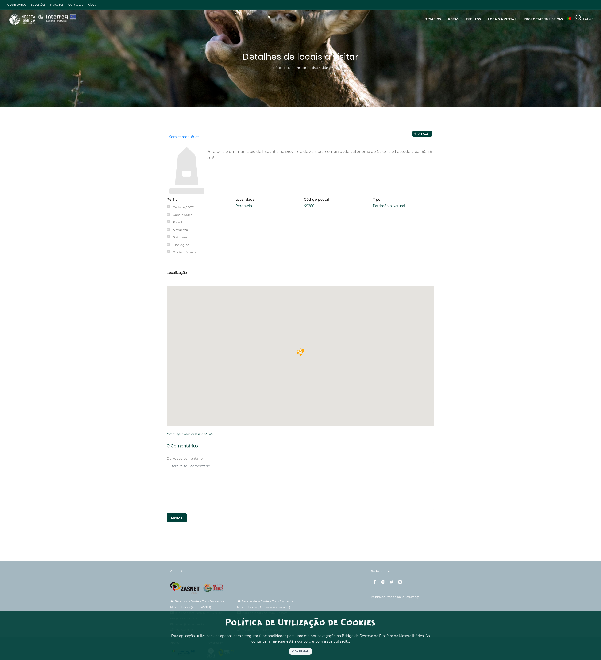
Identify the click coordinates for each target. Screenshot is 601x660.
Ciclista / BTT (183, 207)
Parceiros (57, 4)
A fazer (424, 134)
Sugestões (38, 4)
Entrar (588, 19)
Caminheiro (182, 215)
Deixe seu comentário (185, 458)
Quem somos (16, 4)
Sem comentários (184, 137)
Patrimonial (183, 237)
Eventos (473, 19)
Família (179, 222)
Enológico (181, 245)
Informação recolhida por (185, 434)
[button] (300, 352)
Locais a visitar (502, 19)
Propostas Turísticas (543, 19)
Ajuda (92, 4)
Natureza (180, 230)
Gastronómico (184, 252)
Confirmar (300, 651)
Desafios (433, 19)
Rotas (453, 19)
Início (277, 67)
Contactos (75, 4)
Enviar (176, 518)
